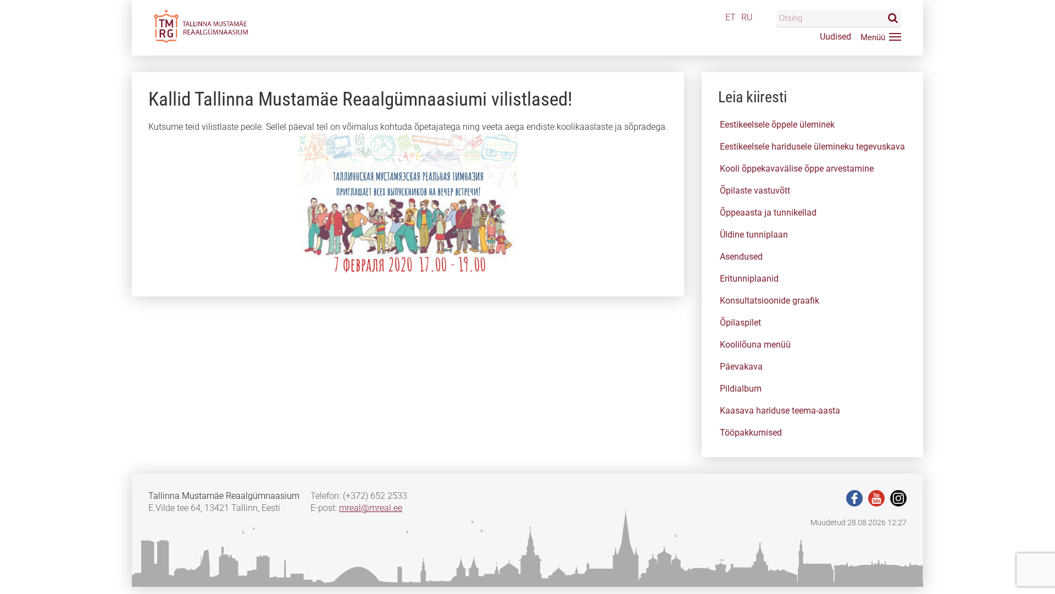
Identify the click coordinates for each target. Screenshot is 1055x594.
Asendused (741, 256)
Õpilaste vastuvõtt (755, 190)
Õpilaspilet (740, 322)
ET (730, 17)
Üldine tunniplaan (754, 234)
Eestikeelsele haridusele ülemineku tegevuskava (812, 146)
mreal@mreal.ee (370, 508)
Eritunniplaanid (749, 278)
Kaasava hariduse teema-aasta (780, 410)
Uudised (835, 36)
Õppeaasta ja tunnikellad (768, 212)
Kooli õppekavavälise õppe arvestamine (797, 168)
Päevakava (741, 366)
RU (747, 17)
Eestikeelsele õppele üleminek (777, 124)
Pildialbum (741, 388)
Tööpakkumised (751, 432)
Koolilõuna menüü (755, 344)
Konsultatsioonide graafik (769, 300)
